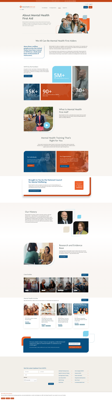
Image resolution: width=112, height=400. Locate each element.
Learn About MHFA (62, 377)
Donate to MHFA (78, 373)
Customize (7, 398)
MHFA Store (61, 382)
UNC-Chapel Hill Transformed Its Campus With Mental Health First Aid (64, 280)
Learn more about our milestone (70, 0)
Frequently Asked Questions (80, 377)
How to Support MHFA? (79, 370)
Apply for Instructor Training (64, 373)
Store (90, 7)
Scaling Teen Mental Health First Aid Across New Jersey (30, 280)
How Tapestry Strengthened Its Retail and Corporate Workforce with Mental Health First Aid (48, 280)
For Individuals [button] (44, 7)
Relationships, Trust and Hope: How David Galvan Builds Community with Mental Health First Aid (63, 320)
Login (90, 4)
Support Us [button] (65, 7)
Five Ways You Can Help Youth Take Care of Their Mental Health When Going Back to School (47, 320)
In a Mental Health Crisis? (79, 382)
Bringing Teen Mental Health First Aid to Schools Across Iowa (80, 280)
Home (20, 9)
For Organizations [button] (52, 7)
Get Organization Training (63, 375)
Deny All (12, 398)
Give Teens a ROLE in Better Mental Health (31, 319)
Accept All (3, 398)
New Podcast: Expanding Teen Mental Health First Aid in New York (81, 319)
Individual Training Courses (64, 370)
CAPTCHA (25, 377)
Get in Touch (77, 380)
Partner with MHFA (78, 375)
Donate (85, 7)
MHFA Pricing (61, 380)
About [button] (59, 7)
